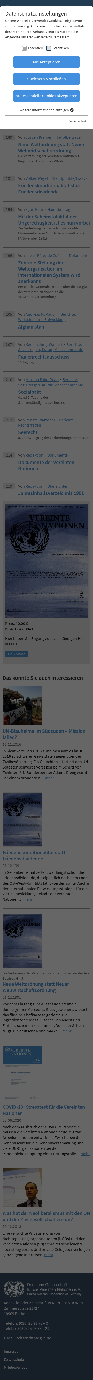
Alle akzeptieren (46, 61)
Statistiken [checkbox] (61, 48)
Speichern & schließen (46, 78)
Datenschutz (78, 121)
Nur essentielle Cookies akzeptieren (47, 95)
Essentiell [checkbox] (35, 48)
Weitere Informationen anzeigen (45, 110)
